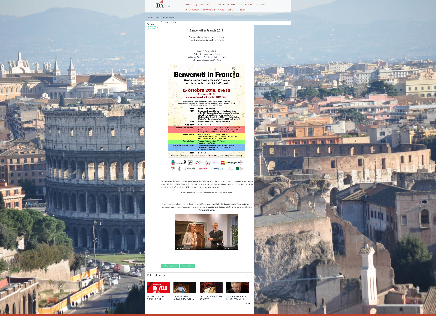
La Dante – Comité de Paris (156, 18)
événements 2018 (172, 18)
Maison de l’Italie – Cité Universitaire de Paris (207, 57)
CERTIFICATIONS (245, 5)
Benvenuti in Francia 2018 (152, 28)
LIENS (242, 10)
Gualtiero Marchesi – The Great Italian (237, 297)
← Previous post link (170, 266)
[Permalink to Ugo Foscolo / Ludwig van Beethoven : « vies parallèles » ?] (211, 287)
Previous (247, 274)
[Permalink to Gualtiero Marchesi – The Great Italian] (237, 287)
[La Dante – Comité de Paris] (163, 4)
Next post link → (187, 266)
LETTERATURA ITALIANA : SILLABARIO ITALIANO (181, 285)
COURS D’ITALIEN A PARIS (226, 5)
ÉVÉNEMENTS (261, 5)
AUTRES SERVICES (192, 10)
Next (251, 274)
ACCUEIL (188, 5)
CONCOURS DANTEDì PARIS (213, 10)
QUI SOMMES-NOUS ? (204, 5)
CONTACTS (232, 10)
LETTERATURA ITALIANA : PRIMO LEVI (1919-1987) (156, 284)
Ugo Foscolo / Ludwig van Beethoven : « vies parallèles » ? (211, 298)
